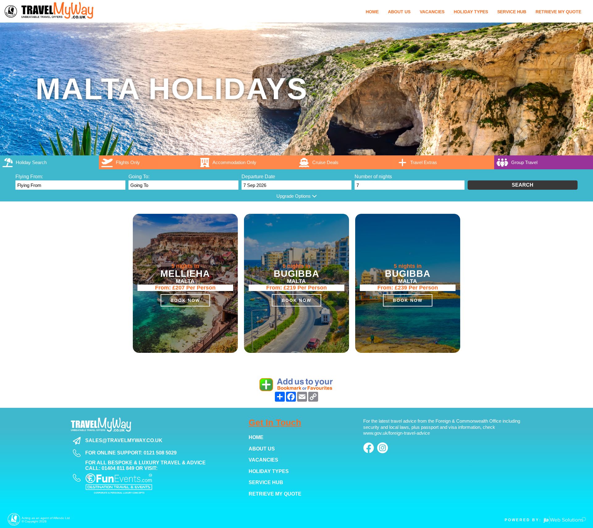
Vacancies (263, 460)
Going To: (138, 176)
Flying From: (29, 176)
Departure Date (258, 176)
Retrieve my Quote (275, 493)
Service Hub (266, 482)
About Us (262, 448)
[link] (345, 162)
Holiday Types (269, 471)
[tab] (49, 162)
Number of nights (373, 176)
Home (256, 437)
